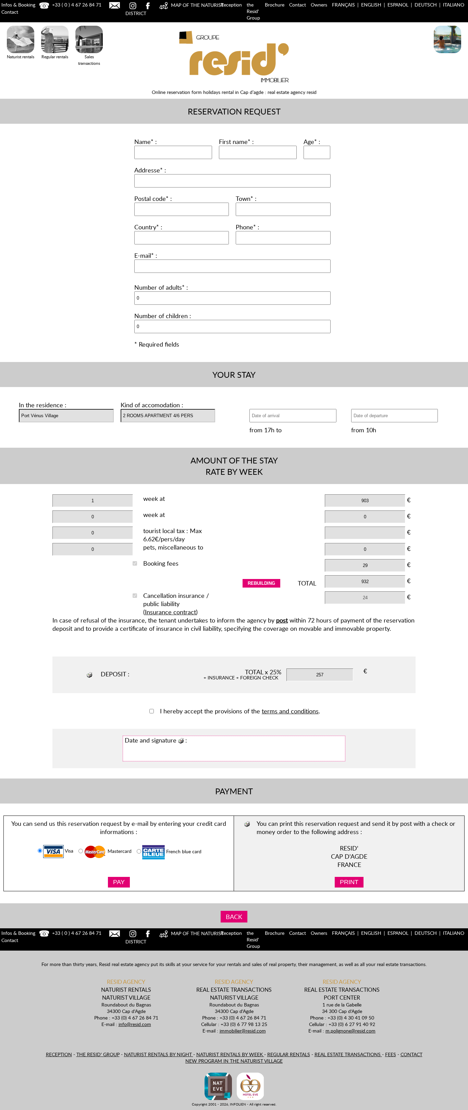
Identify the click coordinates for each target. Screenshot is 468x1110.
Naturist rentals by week (230, 1054)
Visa (68, 851)
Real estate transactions (348, 1054)
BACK (234, 917)
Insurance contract (170, 612)
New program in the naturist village (234, 1061)
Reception (231, 4)
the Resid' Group (253, 11)
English (371, 4)
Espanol (397, 4)
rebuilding (261, 583)
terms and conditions (290, 711)
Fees (390, 1054)
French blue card (183, 851)
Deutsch (426, 4)
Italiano (453, 4)
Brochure (274, 4)
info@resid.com (135, 1024)
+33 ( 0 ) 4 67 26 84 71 (76, 4)
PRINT (349, 882)
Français (343, 4)
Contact (297, 4)
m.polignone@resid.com (350, 1030)
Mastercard (119, 851)
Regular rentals (288, 1054)
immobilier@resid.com (243, 1030)
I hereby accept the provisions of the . (240, 711)
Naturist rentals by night (158, 1054)
